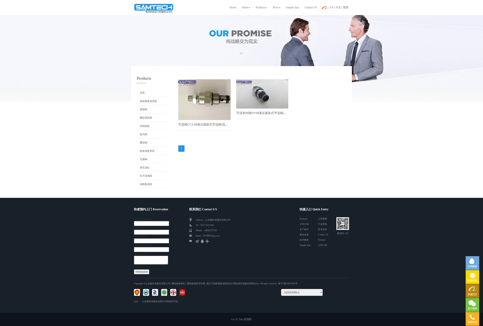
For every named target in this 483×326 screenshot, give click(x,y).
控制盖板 (145, 126)
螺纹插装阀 (146, 117)
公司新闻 (322, 218)
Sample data (292, 7)
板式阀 (143, 134)
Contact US (311, 7)
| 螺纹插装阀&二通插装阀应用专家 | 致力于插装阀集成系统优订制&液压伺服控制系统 (213, 283)
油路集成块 (146, 184)
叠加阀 (143, 142)
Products (260, 7)
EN (332, 7)
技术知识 (322, 229)
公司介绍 (304, 224)
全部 (142, 92)
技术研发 (304, 240)
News (275, 7)
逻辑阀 (143, 109)
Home (233, 7)
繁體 (345, 7)
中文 (338, 7)
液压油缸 (145, 167)
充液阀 (143, 159)
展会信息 (304, 234)
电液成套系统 (147, 151)
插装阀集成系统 (148, 101)
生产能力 (304, 229)
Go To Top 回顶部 (241, 319)
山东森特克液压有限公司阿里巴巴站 (160, 301)
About (245, 7)
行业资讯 (322, 224)
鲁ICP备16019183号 (288, 283)
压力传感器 (146, 175)
